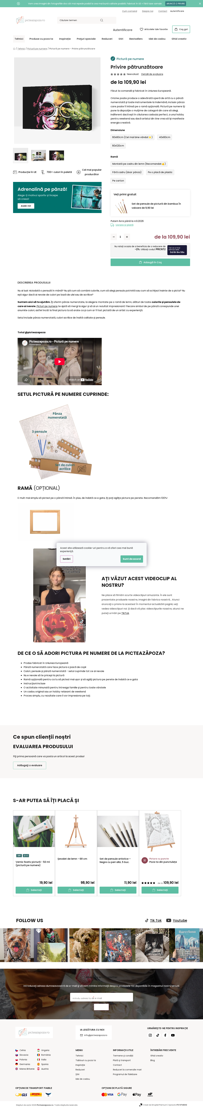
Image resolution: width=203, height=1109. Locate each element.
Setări (66, 559)
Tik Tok (156, 920)
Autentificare (122, 30)
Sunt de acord (132, 559)
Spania (44, 1064)
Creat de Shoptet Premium (155, 1105)
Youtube (180, 920)
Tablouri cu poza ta (86, 1060)
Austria (45, 1068)
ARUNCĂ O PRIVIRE (175, 3)
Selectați (36, 890)
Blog (152, 1060)
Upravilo (178, 1105)
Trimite (101, 1007)
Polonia (23, 1059)
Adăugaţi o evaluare (29, 765)
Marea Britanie (27, 1068)
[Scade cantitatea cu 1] (114, 237)
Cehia (23, 1050)
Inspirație (80, 1064)
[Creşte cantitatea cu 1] (127, 237)
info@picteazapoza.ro (95, 1035)
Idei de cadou (83, 1078)
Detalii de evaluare (152, 74)
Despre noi (147, 11)
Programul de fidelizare (125, 1074)
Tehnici (79, 1055)
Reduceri (80, 1069)
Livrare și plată (124, 225)
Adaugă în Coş (152, 262)
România (46, 1054)
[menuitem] (19, 39)
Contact (162, 11)
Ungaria (45, 1050)
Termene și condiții (123, 1055)
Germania (25, 1064)
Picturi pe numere (47, 306)
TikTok (125, 613)
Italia (43, 1059)
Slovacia (24, 1054)
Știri (77, 1074)
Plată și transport (122, 1060)
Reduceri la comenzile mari (127, 1069)
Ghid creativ (156, 1055)
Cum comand (129, 11)
